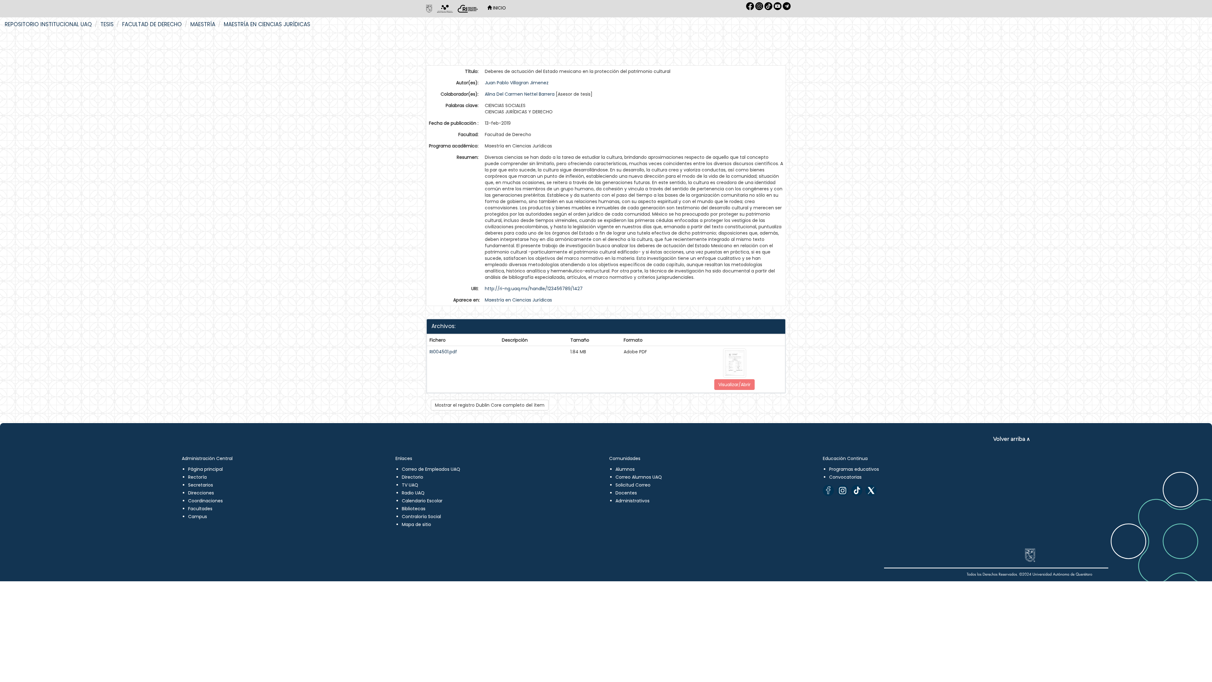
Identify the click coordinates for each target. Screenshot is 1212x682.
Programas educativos (854, 469)
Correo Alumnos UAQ (638, 477)
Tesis (107, 24)
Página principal (205, 469)
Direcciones (201, 493)
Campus (197, 516)
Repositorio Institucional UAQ (48, 24)
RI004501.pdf (443, 352)
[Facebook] (828, 490)
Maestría (202, 24)
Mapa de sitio (416, 524)
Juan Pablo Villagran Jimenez (517, 83)
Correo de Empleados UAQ (431, 469)
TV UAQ (410, 485)
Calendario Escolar (422, 501)
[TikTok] (856, 490)
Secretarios (200, 485)
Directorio (412, 477)
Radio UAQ (413, 493)
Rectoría (197, 477)
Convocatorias (845, 477)
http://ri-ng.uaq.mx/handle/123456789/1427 (534, 288)
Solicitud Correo (633, 485)
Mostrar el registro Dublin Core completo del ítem (489, 405)
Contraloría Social (421, 516)
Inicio (499, 8)
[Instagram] (842, 490)
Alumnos (625, 469)
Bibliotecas (413, 509)
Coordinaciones (205, 501)
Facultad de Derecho (152, 24)
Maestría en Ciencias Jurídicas (267, 24)
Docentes (626, 493)
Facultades (200, 509)
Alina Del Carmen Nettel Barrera (520, 94)
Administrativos (632, 501)
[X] (870, 490)
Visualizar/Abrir (734, 384)
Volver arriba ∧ (1011, 439)
